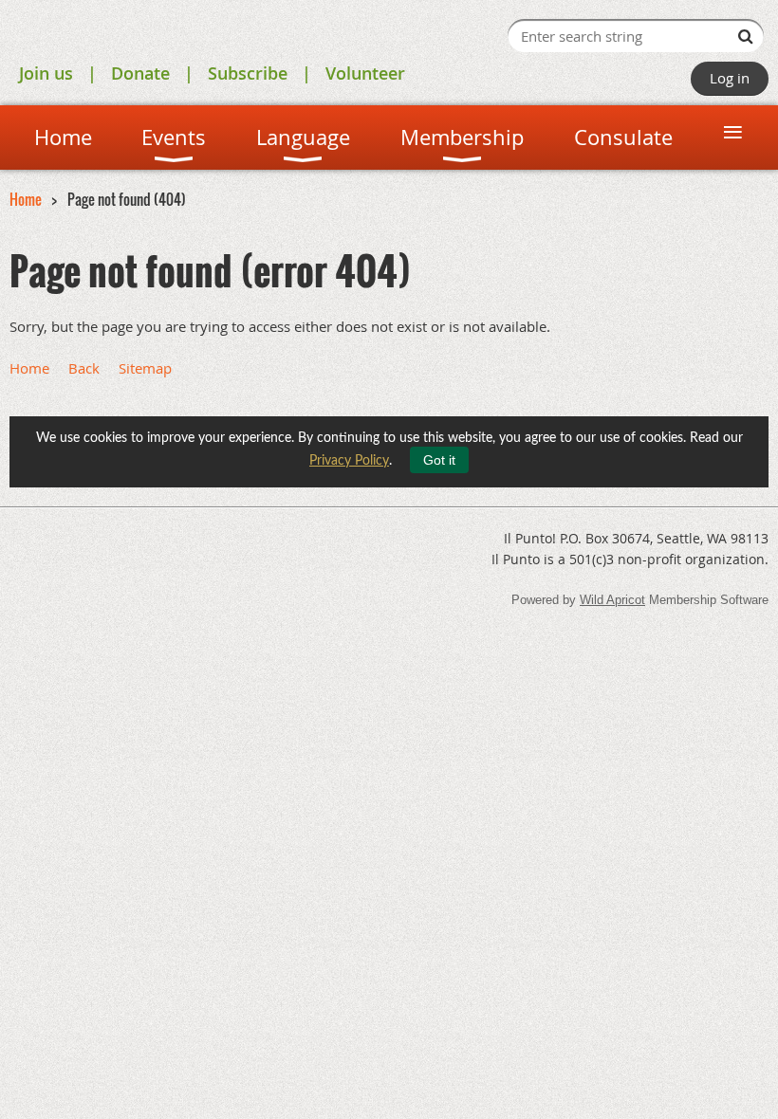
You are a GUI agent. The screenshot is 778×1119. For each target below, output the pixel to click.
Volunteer (365, 73)
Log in (730, 77)
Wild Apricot (612, 600)
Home (25, 199)
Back (84, 367)
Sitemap (145, 367)
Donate (140, 73)
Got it (439, 460)
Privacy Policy (349, 461)
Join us (46, 73)
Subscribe (247, 73)
